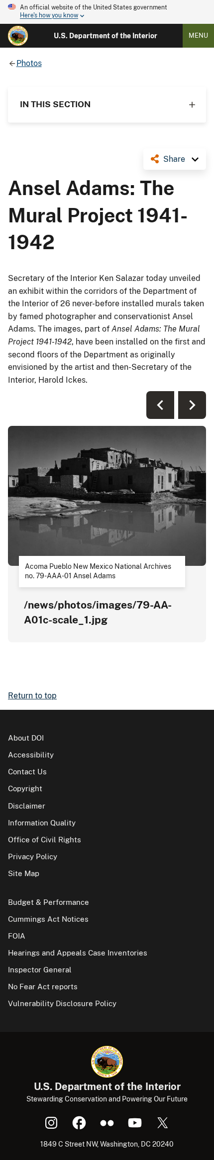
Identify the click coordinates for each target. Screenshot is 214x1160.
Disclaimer (26, 806)
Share (174, 159)
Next (192, 405)
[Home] (18, 36)
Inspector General (40, 969)
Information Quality (42, 823)
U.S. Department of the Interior (105, 36)
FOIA (16, 936)
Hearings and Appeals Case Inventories (77, 953)
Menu (198, 35)
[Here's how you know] (107, 12)
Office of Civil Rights (44, 839)
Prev (160, 405)
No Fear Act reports (43, 986)
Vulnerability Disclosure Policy (62, 1003)
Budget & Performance (48, 902)
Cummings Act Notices (48, 919)
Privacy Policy (32, 856)
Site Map (23, 873)
